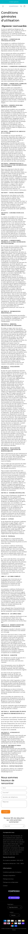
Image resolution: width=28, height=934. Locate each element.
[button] (3, 6)
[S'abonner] (23, 826)
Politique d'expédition (9, 875)
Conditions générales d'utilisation (12, 872)
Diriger (6, 811)
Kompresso (7, 928)
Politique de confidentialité (10, 882)
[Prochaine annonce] (25, 2)
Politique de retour (8, 879)
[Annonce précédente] (2, 2)
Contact (5, 885)
